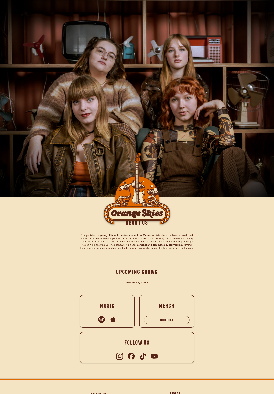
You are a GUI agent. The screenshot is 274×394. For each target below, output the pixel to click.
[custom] (101, 319)
